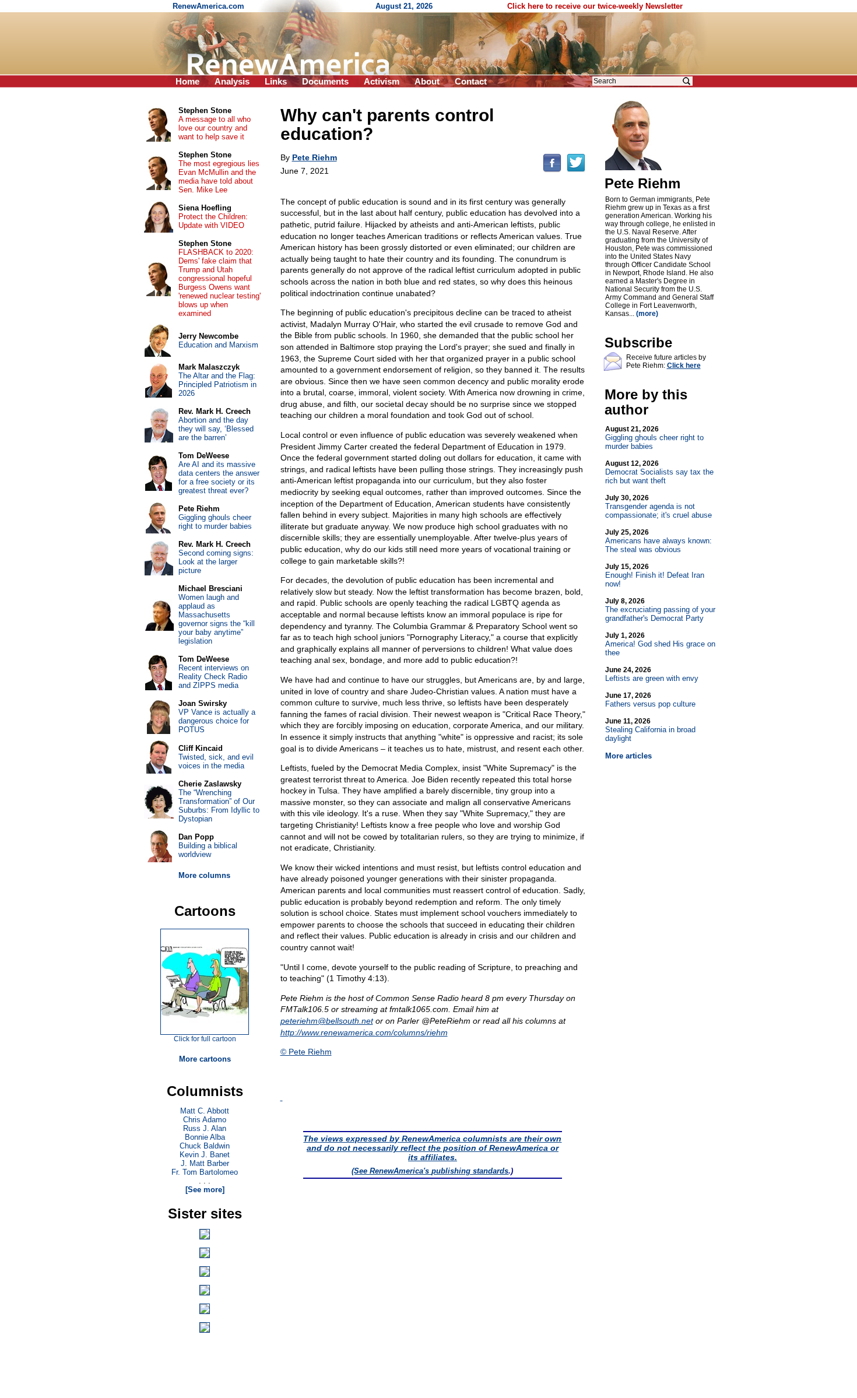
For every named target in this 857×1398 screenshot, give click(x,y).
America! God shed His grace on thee (660, 644)
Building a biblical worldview (207, 850)
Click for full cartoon (205, 1039)
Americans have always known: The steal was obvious (658, 541)
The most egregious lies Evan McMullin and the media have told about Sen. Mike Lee (218, 176)
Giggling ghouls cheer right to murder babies (654, 438)
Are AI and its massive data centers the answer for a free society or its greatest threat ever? (218, 477)
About (427, 81)
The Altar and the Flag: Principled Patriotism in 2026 (217, 384)
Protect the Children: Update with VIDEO (213, 221)
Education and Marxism (218, 344)
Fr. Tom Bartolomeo (204, 1172)
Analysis (232, 81)
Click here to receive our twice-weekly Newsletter (595, 6)
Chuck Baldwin (205, 1145)
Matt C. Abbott (204, 1111)
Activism (381, 81)
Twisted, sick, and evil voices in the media (216, 761)
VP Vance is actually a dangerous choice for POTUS (216, 721)
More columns (204, 875)
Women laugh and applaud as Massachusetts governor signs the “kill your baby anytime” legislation (216, 619)
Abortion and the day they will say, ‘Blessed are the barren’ (216, 429)
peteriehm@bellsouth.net (326, 1020)
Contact (471, 81)
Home (187, 81)
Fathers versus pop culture (650, 699)
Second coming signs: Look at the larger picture (216, 562)
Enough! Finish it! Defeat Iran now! (654, 575)
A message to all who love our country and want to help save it (214, 128)
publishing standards (469, 1171)
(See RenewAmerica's (391, 1171)
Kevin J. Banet (205, 1154)
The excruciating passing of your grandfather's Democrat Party (660, 610)
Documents (325, 81)
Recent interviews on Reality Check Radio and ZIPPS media (213, 676)
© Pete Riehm (306, 1051)
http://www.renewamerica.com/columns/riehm (364, 1032)
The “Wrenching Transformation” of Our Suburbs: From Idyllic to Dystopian (218, 805)
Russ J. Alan (204, 1128)
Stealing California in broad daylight (650, 730)
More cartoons (205, 1059)
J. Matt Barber (205, 1163)
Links (276, 81)
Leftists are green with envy (651, 674)
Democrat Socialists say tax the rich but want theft (659, 472)
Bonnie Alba (205, 1137)
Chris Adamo (204, 1119)
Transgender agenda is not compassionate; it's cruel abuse (658, 506)
